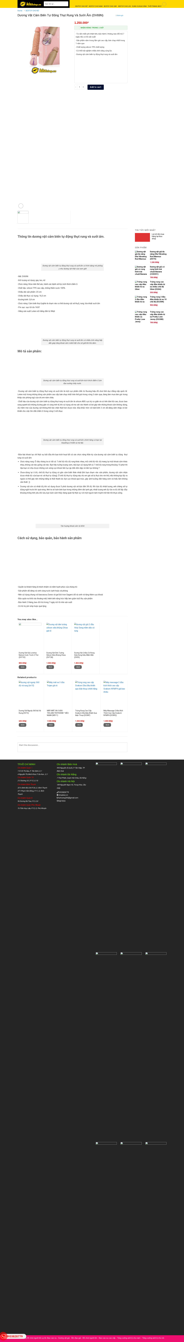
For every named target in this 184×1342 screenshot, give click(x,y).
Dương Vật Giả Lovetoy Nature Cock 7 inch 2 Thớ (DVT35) (28, 655)
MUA (22, 667)
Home (20, 11)
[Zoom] (20, 205)
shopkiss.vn (63, 795)
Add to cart (95, 87)
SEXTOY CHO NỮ (32, 11)
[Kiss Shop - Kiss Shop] (31, 4)
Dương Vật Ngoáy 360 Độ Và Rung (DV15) (30, 712)
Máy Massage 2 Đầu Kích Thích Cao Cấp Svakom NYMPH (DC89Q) (113, 713)
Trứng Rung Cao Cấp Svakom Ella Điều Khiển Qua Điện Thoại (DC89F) (86, 713)
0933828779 (64, 792)
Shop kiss (61, 801)
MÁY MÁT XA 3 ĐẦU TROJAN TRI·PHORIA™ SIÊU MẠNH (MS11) (58, 713)
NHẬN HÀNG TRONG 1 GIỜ (92, 28)
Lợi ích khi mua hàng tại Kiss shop (158, 236)
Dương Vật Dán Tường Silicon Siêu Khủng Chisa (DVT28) (56, 655)
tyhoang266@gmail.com (68, 798)
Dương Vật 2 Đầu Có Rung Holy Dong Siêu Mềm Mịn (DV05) (84, 655)
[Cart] (164, 4)
